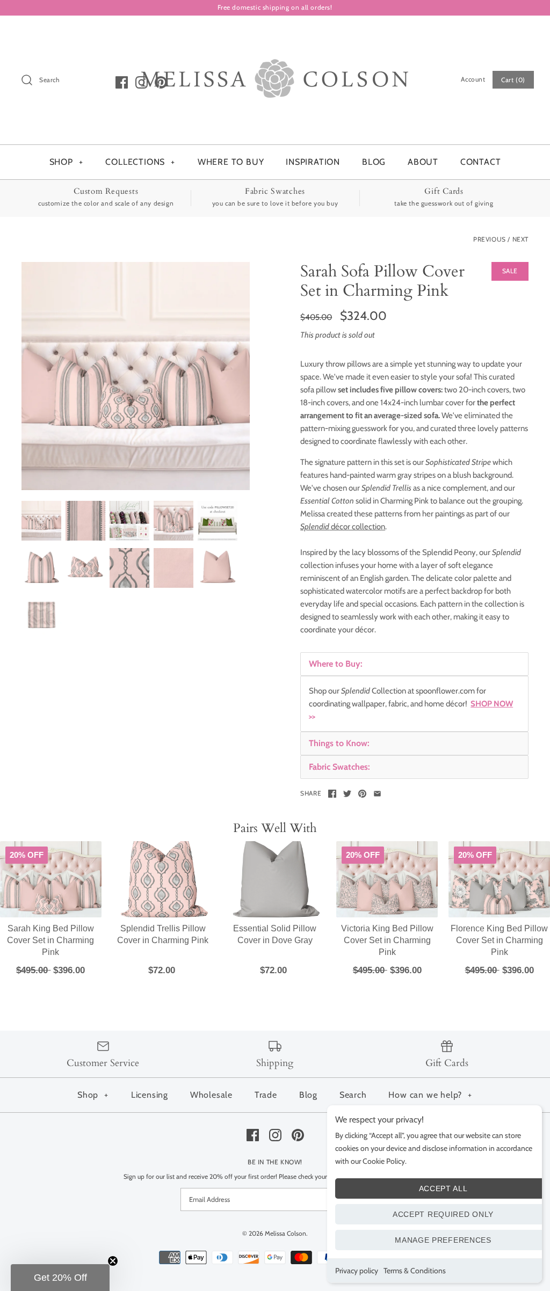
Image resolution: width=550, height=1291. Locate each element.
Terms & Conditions (414, 1270)
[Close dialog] (372, 466)
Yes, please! (275, 808)
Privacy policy (356, 1270)
